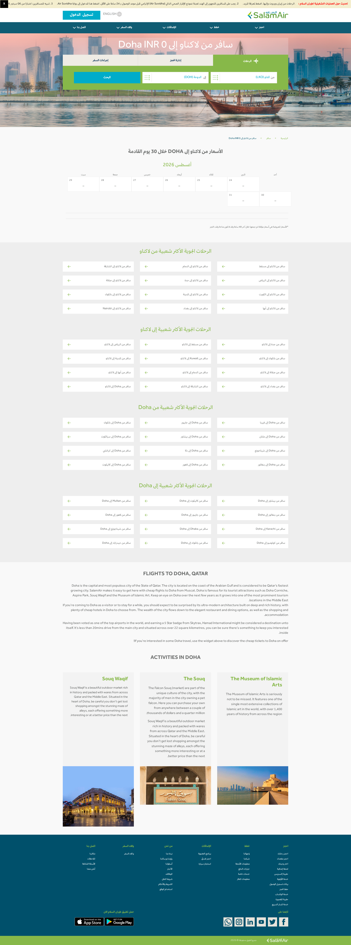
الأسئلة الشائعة (88, 864)
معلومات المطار (243, 879)
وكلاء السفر (126, 27)
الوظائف (169, 874)
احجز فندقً (206, 859)
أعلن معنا (91, 869)
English (110, 14)
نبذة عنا (169, 854)
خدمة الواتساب (281, 894)
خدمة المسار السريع (280, 905)
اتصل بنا (81, 27)
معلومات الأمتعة (242, 864)
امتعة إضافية (282, 869)
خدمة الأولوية (282, 879)
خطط (216, 27)
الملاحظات (91, 859)
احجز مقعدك (282, 859)
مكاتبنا (92, 854)
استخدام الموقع (166, 889)
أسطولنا (169, 864)
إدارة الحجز (175, 60)
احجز (261, 27)
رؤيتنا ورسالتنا (166, 859)
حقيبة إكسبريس (281, 874)
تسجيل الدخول (81, 15)
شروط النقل (167, 879)
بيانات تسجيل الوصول (279, 884)
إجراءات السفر (100, 60)
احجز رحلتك (283, 854)
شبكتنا (247, 859)
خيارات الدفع (244, 869)
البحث (107, 77)
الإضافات (171, 27)
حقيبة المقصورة (282, 899)
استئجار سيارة (205, 864)
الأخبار (169, 869)
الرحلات (247, 61)
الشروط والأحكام (165, 884)
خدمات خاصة (244, 874)
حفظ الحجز (284, 889)
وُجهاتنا (247, 854)
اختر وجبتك (283, 864)
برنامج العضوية (204, 854)
